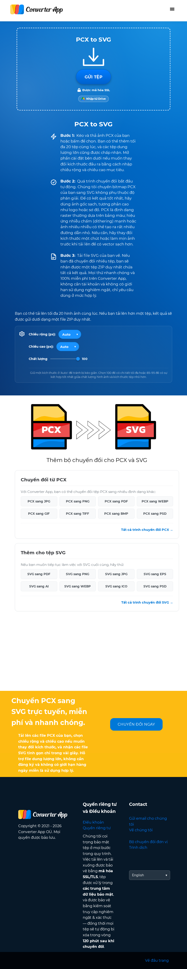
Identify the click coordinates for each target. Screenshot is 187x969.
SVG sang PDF (38, 574)
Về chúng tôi (141, 830)
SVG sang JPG (116, 574)
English (138, 875)
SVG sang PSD (154, 586)
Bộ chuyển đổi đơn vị (148, 842)
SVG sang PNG (77, 574)
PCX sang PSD (154, 513)
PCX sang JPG (39, 501)
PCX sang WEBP (155, 501)
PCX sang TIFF (77, 513)
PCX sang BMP (116, 513)
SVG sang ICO (116, 586)
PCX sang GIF (39, 513)
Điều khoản (93, 822)
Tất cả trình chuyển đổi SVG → (147, 603)
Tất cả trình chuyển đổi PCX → (147, 530)
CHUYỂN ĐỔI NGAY (136, 724)
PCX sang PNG (77, 501)
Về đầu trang (157, 960)
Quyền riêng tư (97, 828)
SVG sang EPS (155, 574)
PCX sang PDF (116, 501)
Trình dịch (138, 847)
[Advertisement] (93, 654)
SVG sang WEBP (77, 586)
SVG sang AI (39, 586)
